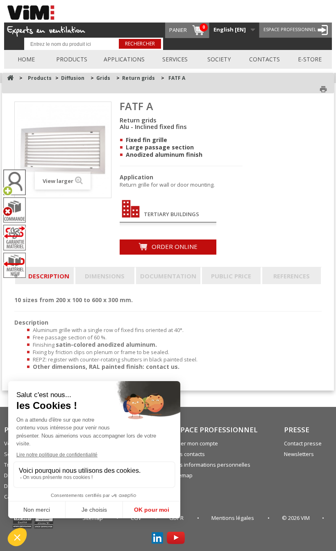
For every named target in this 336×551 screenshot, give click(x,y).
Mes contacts (188, 454)
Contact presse (303, 443)
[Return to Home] (10, 78)
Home (26, 59)
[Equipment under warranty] (17, 237)
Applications (124, 59)
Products (71, 59)
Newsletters (299, 454)
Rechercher (140, 43)
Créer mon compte (195, 443)
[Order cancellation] (17, 210)
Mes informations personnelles (211, 464)
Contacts (264, 59)
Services (175, 59)
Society (219, 59)
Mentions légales (233, 518)
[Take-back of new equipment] (17, 265)
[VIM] (32, 11)
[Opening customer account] (17, 182)
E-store (310, 59)
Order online (174, 246)
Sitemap (182, 475)
